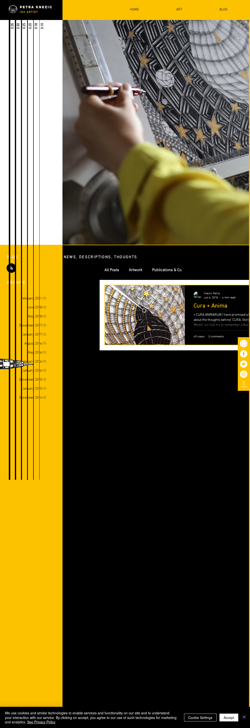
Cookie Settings (200, 717)
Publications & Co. (167, 270)
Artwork (135, 270)
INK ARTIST (29, 12)
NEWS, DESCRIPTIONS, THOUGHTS (100, 257)
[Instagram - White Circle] (243, 374)
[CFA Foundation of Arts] (243, 343)
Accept (229, 717)
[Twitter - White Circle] (243, 364)
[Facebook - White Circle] (243, 353)
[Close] (244, 717)
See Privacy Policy (41, 721)
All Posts (111, 270)
